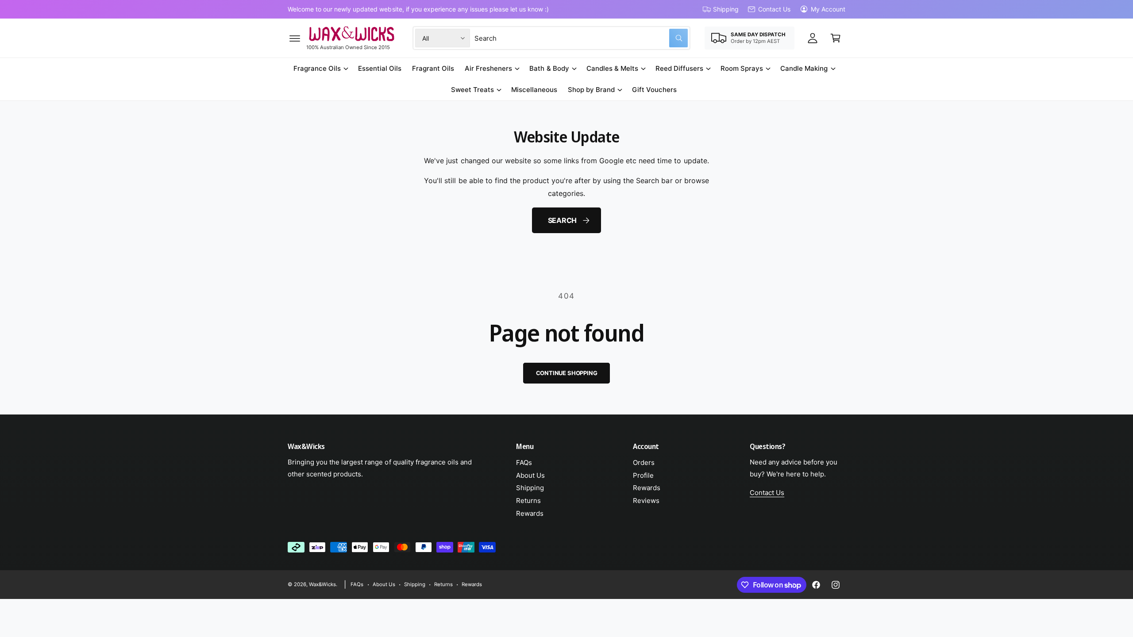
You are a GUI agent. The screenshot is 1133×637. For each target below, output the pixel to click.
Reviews (646, 500)
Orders (644, 462)
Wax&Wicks (322, 584)
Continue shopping (566, 372)
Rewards (529, 513)
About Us (530, 475)
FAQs (524, 462)
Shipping (726, 9)
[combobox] (581, 38)
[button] (294, 38)
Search (562, 220)
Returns (528, 500)
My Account (828, 9)
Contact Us (774, 9)
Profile (643, 475)
